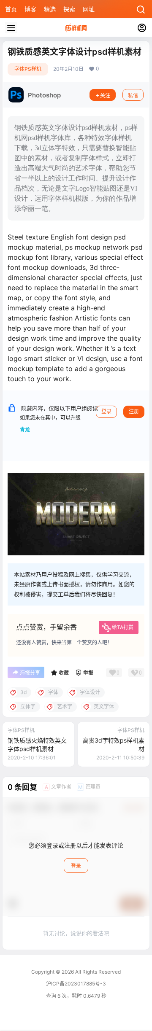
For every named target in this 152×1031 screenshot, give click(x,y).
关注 (105, 95)
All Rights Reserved (97, 972)
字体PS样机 (27, 69)
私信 (133, 95)
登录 (106, 411)
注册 (134, 411)
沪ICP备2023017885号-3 (76, 983)
